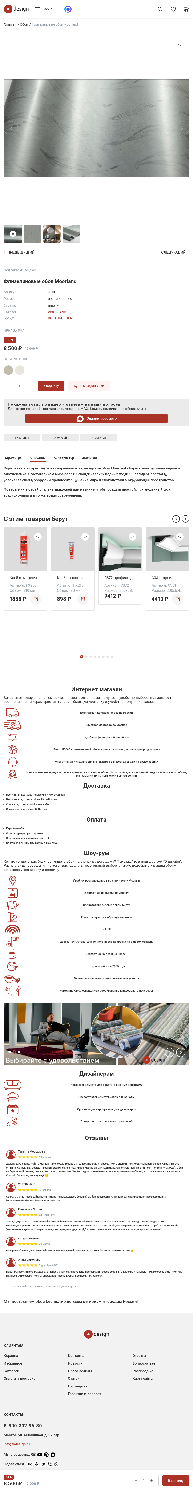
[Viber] (49, 1464)
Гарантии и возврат (84, 1394)
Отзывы (139, 1356)
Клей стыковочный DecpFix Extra (25, 578)
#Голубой (60, 437)
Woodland (57, 312)
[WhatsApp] (56, 1464)
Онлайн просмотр (101, 418)
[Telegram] (43, 1464)
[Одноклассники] (36, 1464)
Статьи (74, 1378)
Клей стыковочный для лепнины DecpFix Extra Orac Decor (73, 578)
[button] (176, 519)
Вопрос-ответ (144, 1363)
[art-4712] (19, 370)
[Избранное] (173, 9)
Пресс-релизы (80, 1371)
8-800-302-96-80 (23, 1425)
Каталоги (11, 1371)
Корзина (11, 1356)
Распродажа (143, 1371)
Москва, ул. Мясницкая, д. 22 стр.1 (33, 1435)
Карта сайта (143, 1378)
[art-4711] (8, 370)
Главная (10, 24)
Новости (75, 1363)
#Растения (22, 437)
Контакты (76, 1356)
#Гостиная (99, 437)
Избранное (13, 1363)
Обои (24, 24)
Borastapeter (60, 318)
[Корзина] (186, 9)
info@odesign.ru (17, 1444)
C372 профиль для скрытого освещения (120, 578)
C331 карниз (162, 578)
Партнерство (79, 1386)
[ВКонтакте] (30, 1464)
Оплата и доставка (19, 1378)
